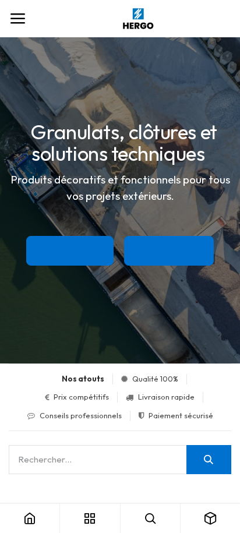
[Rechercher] (208, 459)
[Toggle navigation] (17, 18)
